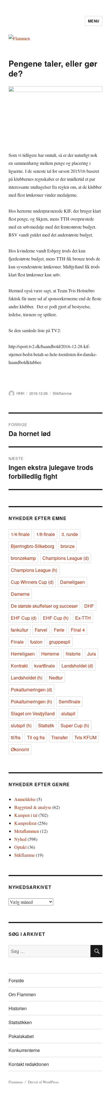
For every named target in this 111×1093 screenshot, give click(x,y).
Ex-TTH (83, 618)
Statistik (46, 725)
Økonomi (20, 749)
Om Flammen (22, 994)
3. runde (69, 534)
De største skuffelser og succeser (44, 606)
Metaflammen (26, 831)
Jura (91, 653)
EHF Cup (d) (23, 618)
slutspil (68, 713)
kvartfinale (44, 665)
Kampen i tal (25, 815)
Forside (16, 980)
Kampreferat (25, 823)
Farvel (41, 629)
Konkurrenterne (24, 1050)
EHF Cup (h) (56, 618)
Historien (18, 1008)
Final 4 (78, 629)
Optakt (20, 847)
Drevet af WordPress (43, 1081)
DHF (89, 606)
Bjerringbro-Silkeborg (32, 546)
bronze (68, 546)
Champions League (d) (65, 558)
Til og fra (36, 737)
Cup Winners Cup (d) (32, 582)
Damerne (20, 594)
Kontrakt (19, 665)
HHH (20, 393)
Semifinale (69, 701)
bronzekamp (23, 558)
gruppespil (59, 641)
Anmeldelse (25, 799)
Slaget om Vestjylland (33, 713)
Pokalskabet (21, 1036)
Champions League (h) (34, 570)
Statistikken (20, 1022)
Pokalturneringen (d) (31, 689)
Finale (17, 641)
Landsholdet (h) (26, 677)
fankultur (19, 629)
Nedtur (56, 677)
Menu (93, 21)
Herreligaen (23, 653)
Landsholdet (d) (77, 665)
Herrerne (50, 653)
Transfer (59, 737)
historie (73, 653)
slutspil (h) (21, 725)
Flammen (16, 1081)
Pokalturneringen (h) (31, 701)
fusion (36, 641)
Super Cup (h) (75, 725)
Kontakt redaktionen (29, 1064)
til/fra (15, 737)
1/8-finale (45, 534)
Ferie (59, 629)
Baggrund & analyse (32, 807)
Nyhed (20, 839)
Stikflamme (62, 393)
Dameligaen (72, 582)
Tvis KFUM (85, 737)
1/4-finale (20, 534)
